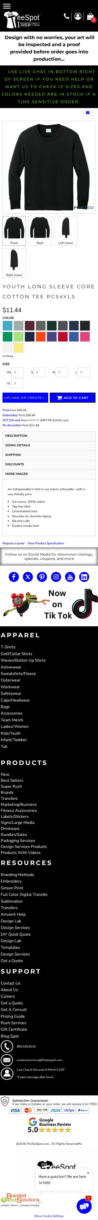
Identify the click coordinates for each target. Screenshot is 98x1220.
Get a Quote (12, 961)
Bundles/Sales (14, 834)
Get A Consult (14, 1009)
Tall (4, 746)
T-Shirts (8, 647)
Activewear (11, 667)
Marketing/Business (19, 804)
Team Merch (12, 720)
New (5, 774)
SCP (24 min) (11, 420)
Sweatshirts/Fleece (18, 673)
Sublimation (12, 901)
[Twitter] (28, 577)
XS (9, 372)
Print (6, 410)
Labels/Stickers (15, 816)
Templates (10, 947)
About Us (9, 990)
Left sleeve (65, 243)
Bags (5, 707)
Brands (7, 792)
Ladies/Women (15, 726)
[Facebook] (14, 577)
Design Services (15, 927)
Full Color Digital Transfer (24, 894)
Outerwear (10, 680)
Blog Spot (10, 1036)
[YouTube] (70, 577)
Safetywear (11, 693)
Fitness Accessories (19, 810)
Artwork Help (13, 914)
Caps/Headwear (15, 700)
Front (14, 243)
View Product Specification (46, 543)
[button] (49, 604)
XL (9, 383)
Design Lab (11, 921)
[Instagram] (56, 577)
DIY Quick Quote (16, 934)
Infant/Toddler (14, 740)
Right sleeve (14, 275)
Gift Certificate (14, 1029)
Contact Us (11, 983)
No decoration (12, 425)
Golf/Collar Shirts (16, 654)
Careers (8, 996)
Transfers (9, 798)
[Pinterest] (42, 577)
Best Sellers (12, 780)
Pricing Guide (13, 1016)
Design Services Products (24, 846)
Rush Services (13, 1023)
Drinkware (10, 828)
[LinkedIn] (84, 577)
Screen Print (12, 888)
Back (40, 243)
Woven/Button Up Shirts (23, 660)
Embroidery (10, 415)
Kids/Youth (11, 733)
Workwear (10, 687)
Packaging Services (18, 840)
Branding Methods (17, 875)
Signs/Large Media (17, 822)
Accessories (12, 713)
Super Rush (11, 786)
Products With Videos (21, 852)
